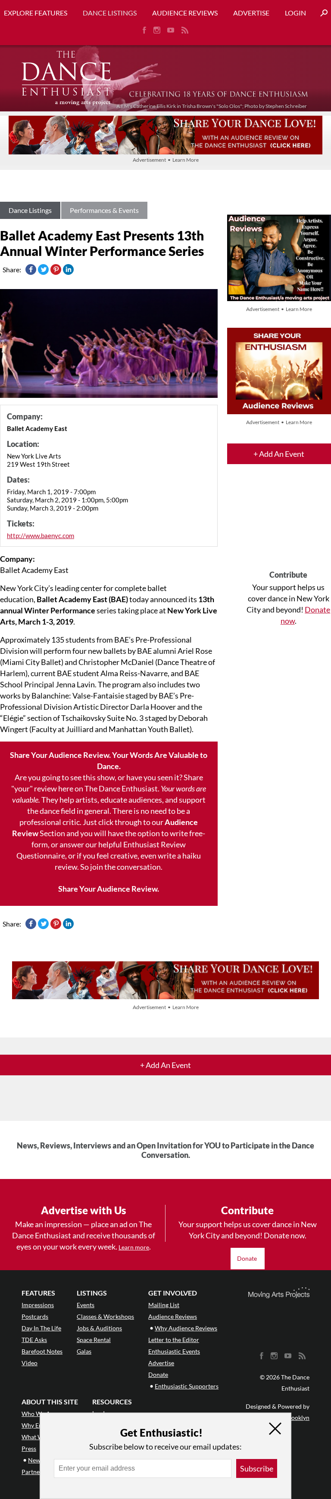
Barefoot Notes (42, 1351)
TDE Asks (34, 1339)
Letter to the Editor (173, 1339)
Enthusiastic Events (174, 1351)
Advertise (251, 13)
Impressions (38, 1304)
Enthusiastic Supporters (187, 1386)
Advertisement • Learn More (166, 160)
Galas (84, 1351)
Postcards (35, 1316)
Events (85, 1304)
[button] (321, 13)
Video (29, 1363)
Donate (247, 1258)
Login (295, 13)
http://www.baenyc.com (40, 535)
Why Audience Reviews (186, 1328)
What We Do (39, 1437)
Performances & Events (104, 210)
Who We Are (39, 1413)
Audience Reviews (185, 13)
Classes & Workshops (105, 1316)
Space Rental (94, 1339)
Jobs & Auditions (99, 1328)
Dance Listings (110, 13)
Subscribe (256, 1468)
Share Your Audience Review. (108, 888)
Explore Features (35, 13)
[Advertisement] (288, 524)
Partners (33, 1471)
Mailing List (163, 1304)
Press (29, 1448)
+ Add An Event (278, 454)
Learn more (134, 1247)
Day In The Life (41, 1328)
